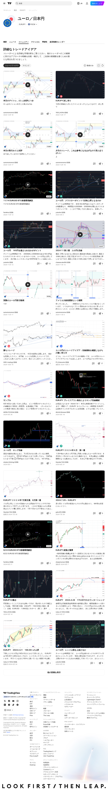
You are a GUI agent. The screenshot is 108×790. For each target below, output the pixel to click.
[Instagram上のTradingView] (17, 701)
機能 (44, 695)
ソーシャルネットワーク (72, 695)
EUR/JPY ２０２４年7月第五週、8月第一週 (22, 500)
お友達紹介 (68, 699)
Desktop (33, 765)
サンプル (7, 400)
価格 (44, 697)
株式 (31, 701)
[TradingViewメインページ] (11, 692)
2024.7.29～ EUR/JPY (66, 500)
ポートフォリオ (35, 747)
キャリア (46, 742)
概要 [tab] (5, 42)
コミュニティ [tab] (24, 42)
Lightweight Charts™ (94, 699)
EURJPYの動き (10, 600)
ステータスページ (49, 779)
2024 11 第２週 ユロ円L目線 (69, 250)
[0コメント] (42, 114)
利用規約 (46, 762)
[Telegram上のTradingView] (9, 704)
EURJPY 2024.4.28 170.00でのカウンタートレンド (80, 600)
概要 (44, 708)
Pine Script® (34, 756)
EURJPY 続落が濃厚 (64, 550)
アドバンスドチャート (94, 702)
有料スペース (68, 731)
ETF (31, 704)
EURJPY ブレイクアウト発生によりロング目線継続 (78, 400)
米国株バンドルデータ (50, 726)
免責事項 (46, 765)
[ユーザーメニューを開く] (87, 3)
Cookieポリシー (48, 769)
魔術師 (66, 726)
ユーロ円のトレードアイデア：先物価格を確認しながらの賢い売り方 (79, 351)
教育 (65, 715)
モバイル (33, 762)
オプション (33, 751)
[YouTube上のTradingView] (13, 701)
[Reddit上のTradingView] (17, 704)
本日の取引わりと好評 (12, 150)
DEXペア (33, 713)
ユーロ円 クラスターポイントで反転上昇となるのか (78, 200)
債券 (31, 706)
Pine (31, 715)
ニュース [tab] (12, 42)
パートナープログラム (94, 715)
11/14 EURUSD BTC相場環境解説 (18, 200)
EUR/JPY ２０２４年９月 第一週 (70, 450)
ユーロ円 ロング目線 (12, 450)
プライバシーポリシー (50, 767)
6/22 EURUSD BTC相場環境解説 (17, 550)
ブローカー (47, 711)
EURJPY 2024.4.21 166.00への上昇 (21, 650)
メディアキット (48, 745)
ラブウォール (68, 697)
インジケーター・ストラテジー (74, 724)
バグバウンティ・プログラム (53, 776)
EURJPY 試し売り (63, 100)
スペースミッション (50, 735)
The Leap (46, 715)
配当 (31, 738)
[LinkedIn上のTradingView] (4, 704)
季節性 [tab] (44, 42)
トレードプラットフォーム (96, 704)
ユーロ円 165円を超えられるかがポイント (22, 250)
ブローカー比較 (48, 713)
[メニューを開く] (4, 3)
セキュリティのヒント (50, 774)
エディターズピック (71, 718)
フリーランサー (69, 729)
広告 (88, 711)
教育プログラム (92, 718)
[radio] (98, 65)
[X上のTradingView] (4, 701)
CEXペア (33, 711)
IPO (31, 740)
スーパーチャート (36, 695)
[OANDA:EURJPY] (58, 246)
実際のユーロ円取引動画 (13, 300)
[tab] (11, 65)
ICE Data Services (18, 715)
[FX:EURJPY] (5, 96)
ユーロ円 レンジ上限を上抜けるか (71, 650)
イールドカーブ (35, 749)
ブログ (45, 738)
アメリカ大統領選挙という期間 (69, 300)
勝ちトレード (9, 350)
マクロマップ (34, 754)
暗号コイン (33, 708)
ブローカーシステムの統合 (96, 713)
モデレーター (68, 706)
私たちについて (48, 733)
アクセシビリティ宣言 (50, 772)
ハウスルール (68, 704)
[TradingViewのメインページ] (9, 3)
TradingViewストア (49, 751)
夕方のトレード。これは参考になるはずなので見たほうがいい (79, 151)
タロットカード (48, 754)
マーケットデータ (49, 699)
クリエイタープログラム (72, 702)
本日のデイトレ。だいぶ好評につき (18, 100)
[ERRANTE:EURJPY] (5, 396)
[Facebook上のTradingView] (9, 701)
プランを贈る (47, 702)
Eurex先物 (46, 724)
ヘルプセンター (48, 740)
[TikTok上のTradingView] (13, 704)
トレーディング (69, 713)
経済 (31, 733)
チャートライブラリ (93, 697)
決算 (31, 735)
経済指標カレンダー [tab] (57, 42)
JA (81, 3)
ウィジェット (91, 695)
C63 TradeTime (48, 756)
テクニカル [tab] (35, 42)
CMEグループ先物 (49, 722)
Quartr (8, 732)
